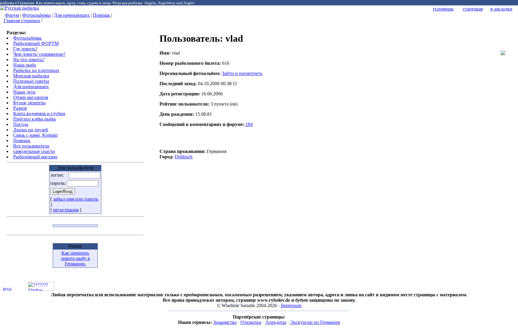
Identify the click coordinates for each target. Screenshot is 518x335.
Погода (20, 124)
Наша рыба (24, 64)
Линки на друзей (30, 129)
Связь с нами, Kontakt (35, 135)
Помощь (101, 15)
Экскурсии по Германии (315, 322)
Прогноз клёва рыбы (34, 118)
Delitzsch (183, 156)
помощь (445, 8)
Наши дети (24, 91)
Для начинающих (72, 15)
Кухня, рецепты (29, 102)
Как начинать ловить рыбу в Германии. (75, 258)
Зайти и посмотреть (242, 73)
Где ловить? (25, 48)
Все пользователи (31, 145)
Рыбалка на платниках (36, 70)
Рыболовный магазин (35, 156)
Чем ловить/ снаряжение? (39, 54)
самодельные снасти (34, 151)
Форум (12, 15)
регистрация (66, 209)
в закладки (501, 8)
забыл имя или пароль (75, 199)
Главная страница (22, 20)
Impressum (291, 305)
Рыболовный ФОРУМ (36, 43)
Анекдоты (275, 322)
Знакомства (225, 322)
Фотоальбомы (36, 15)
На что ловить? (28, 59)
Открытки (250, 322)
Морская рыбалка (31, 75)
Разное (20, 108)
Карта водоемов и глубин (39, 113)
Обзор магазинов (30, 97)
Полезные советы (31, 81)
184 (248, 124)
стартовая (473, 8)
